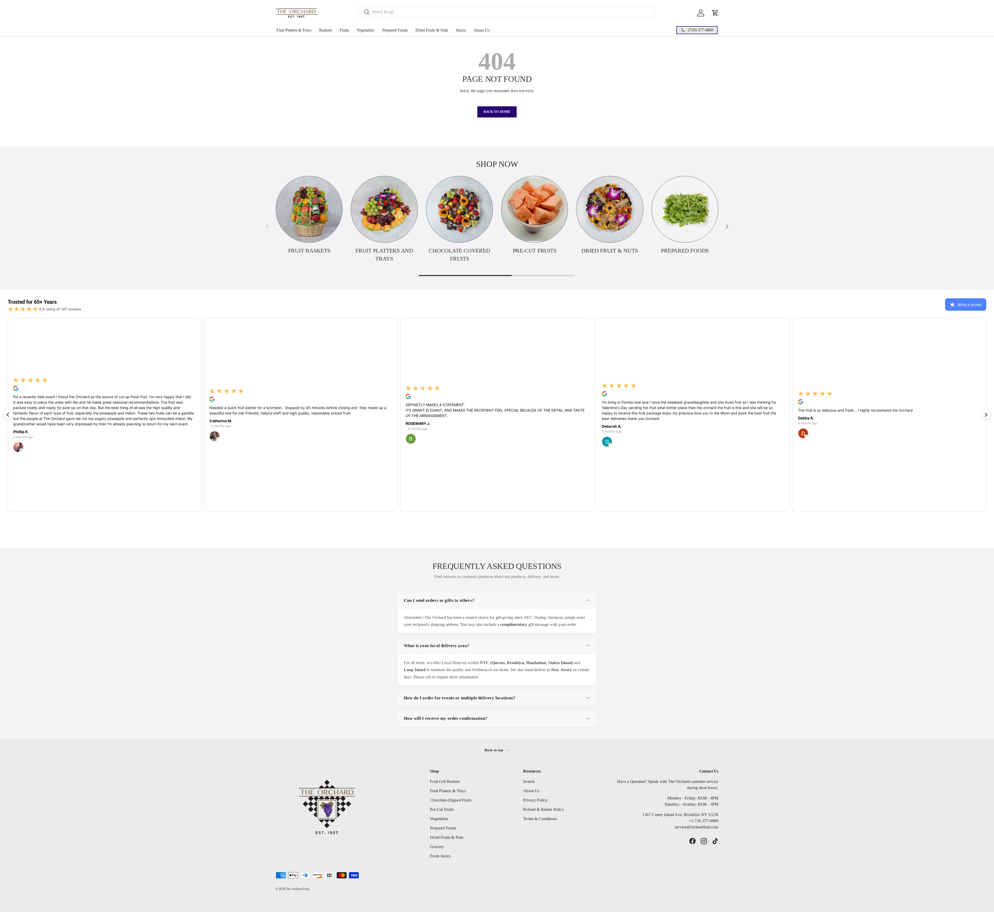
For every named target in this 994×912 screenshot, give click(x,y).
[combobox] (506, 11)
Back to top (494, 750)
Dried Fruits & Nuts (431, 30)
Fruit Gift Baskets (445, 781)
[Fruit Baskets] (309, 209)
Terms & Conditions (540, 819)
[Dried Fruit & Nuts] (609, 209)
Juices (461, 30)
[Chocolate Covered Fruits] (459, 209)
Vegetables (365, 30)
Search (529, 781)
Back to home (497, 112)
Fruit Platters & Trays (293, 30)
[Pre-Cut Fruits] (534, 209)
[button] (715, 13)
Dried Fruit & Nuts (609, 250)
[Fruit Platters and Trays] (384, 209)
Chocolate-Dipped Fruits (450, 800)
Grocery (437, 846)
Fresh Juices (440, 856)
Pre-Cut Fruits (535, 250)
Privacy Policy (535, 800)
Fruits (344, 30)
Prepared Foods (395, 30)
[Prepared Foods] (685, 209)
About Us (481, 30)
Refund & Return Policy (543, 809)
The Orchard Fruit (297, 889)
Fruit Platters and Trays (384, 254)
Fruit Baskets (309, 250)
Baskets (325, 30)
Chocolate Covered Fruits (459, 254)
